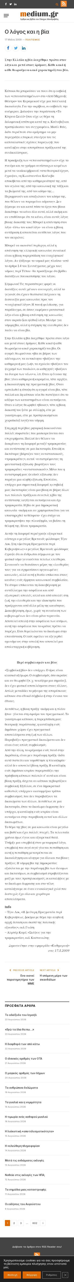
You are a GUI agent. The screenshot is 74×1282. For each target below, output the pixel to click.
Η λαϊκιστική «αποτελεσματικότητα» (29, 1131)
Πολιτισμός (32, 39)
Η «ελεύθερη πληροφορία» (22, 1145)
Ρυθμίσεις (51, 1274)
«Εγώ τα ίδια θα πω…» (19, 1029)
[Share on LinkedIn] (23, 48)
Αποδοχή (12, 1274)
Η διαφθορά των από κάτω (22, 1044)
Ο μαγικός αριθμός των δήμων (25, 1073)
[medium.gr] (39, 16)
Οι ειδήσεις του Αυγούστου (22, 1204)
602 (34, 1223)
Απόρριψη (31, 1274)
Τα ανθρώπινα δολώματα (21, 1087)
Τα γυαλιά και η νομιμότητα (23, 1102)
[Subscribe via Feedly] (64, 5)
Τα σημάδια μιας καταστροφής (25, 1189)
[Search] (57, 4)
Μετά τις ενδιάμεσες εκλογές (24, 1160)
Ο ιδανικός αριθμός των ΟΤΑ (23, 1058)
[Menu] (6, 15)
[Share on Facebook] (8, 48)
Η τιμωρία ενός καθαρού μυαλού (26, 1116)
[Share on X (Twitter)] (16, 48)
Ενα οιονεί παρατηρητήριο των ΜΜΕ (20, 979)
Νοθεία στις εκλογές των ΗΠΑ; (25, 1175)
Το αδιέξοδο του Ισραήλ (21, 1014)
